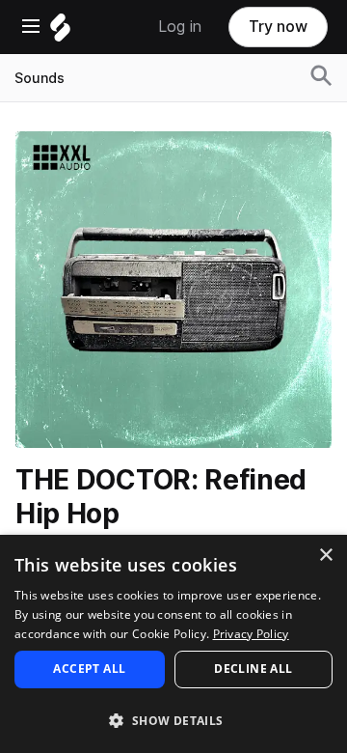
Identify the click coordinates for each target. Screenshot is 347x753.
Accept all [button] (89, 668)
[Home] (60, 32)
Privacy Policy (251, 634)
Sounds (39, 78)
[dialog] (173, 644)
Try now (278, 26)
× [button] (325, 555)
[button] (173, 720)
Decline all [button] (253, 668)
